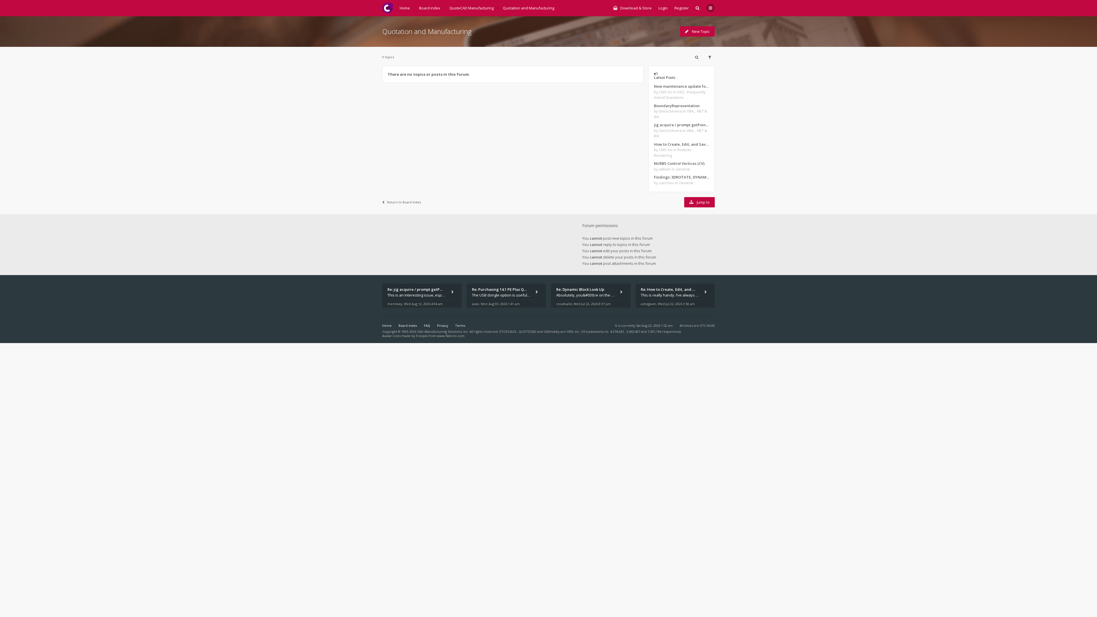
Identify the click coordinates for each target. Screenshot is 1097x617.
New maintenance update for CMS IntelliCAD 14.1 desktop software (681, 86)
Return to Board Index (404, 202)
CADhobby (552, 331)
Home (387, 325)
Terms (460, 325)
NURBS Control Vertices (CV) (679, 163)
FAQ (427, 325)
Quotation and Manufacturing (427, 31)
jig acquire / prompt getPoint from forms (681, 124)
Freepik (422, 336)
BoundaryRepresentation (677, 105)
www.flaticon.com (451, 336)
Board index (408, 325)
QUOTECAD (528, 331)
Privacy (442, 325)
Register (681, 8)
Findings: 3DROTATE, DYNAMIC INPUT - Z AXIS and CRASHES (681, 177)
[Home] (387, 8)
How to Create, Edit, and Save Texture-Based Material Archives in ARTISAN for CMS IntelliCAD (681, 144)
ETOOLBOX (508, 331)
